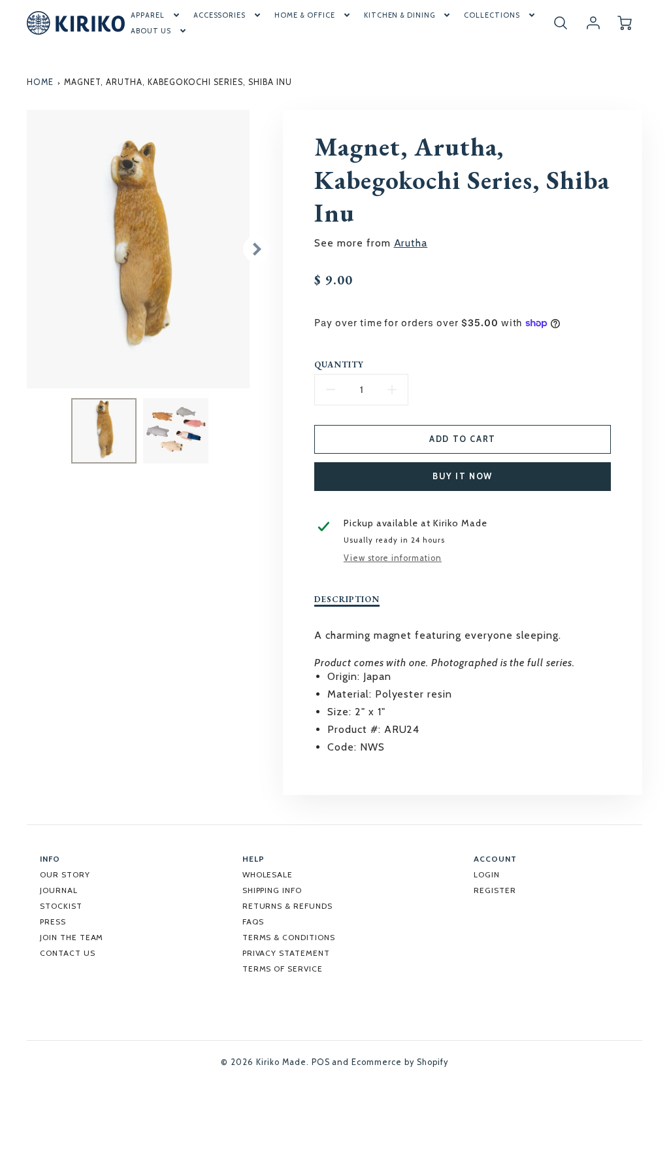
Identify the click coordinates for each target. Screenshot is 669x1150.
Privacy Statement (286, 953)
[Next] (256, 249)
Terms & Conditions (288, 937)
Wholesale (267, 874)
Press (53, 921)
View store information (393, 558)
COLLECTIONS (492, 15)
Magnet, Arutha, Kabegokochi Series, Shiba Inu (177, 82)
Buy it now (462, 476)
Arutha (411, 243)
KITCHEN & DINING (399, 15)
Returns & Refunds (287, 906)
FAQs (253, 921)
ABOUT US (151, 30)
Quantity (339, 365)
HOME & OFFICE (304, 15)
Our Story (65, 874)
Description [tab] (347, 599)
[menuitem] (156, 15)
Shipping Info (272, 890)
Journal (59, 890)
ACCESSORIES (219, 15)
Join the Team (71, 937)
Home (40, 82)
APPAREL (148, 15)
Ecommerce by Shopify (399, 1062)
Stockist (61, 906)
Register (495, 890)
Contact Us (67, 953)
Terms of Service (282, 968)
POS (321, 1062)
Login (487, 874)
